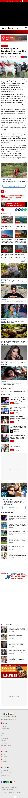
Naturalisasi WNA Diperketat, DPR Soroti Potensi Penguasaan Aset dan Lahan (18, 446)
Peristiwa (18, 221)
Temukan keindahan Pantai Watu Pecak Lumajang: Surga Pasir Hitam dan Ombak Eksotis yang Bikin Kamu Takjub (7, 241)
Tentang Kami (5, 775)
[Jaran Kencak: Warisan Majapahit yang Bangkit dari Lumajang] (7, 219)
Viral (7, 46)
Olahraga (3, 736)
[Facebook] (16, 209)
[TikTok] (11, 782)
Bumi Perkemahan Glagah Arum (16, 195)
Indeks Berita (4, 770)
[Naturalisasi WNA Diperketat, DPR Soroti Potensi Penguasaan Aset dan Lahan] (5, 448)
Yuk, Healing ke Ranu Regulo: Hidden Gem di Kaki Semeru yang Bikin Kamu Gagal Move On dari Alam (20, 241)
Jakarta (5, 761)
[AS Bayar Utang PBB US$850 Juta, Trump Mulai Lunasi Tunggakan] (4, 525)
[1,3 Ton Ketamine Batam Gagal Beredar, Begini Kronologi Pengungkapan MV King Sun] (4, 652)
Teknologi (3, 748)
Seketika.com (5, 80)
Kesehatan (4, 743)
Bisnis (3, 46)
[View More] (14, 714)
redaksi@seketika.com (10, 719)
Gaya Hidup (4, 740)
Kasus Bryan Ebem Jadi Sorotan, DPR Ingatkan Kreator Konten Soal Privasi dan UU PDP (17, 658)
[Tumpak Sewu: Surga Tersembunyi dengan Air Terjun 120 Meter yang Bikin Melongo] (7, 249)
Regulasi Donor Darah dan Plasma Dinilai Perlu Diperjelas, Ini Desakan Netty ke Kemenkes (17, 554)
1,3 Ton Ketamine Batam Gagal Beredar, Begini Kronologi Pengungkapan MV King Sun (17, 651)
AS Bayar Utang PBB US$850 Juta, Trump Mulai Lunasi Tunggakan (17, 524)
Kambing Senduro (8, 197)
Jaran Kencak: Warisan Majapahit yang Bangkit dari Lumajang (6, 226)
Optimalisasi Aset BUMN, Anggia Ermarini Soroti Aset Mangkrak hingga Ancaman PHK (17, 419)
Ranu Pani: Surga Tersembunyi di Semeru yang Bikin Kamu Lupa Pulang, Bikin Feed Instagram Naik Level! (20, 256)
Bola (2, 731)
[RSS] (14, 782)
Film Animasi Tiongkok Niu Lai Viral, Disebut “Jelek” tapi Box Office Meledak (18, 427)
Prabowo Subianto (8, 764)
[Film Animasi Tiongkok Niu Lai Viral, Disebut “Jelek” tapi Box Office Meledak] (5, 429)
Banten (5, 759)
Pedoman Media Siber (7, 773)
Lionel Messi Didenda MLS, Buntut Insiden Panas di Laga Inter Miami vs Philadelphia (18, 532)
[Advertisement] (14, 12)
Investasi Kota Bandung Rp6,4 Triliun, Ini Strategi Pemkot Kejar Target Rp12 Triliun (18, 409)
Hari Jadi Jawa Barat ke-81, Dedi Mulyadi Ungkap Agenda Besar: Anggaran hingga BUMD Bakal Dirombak (18, 400)
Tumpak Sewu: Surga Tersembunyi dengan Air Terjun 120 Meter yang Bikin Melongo (7, 256)
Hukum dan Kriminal (6, 745)
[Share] (25, 57)
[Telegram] (22, 209)
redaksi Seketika (5, 56)
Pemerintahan (19, 250)
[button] (26, 28)
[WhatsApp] (25, 209)
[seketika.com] (10, 28)
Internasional (4, 738)
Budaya (4, 221)
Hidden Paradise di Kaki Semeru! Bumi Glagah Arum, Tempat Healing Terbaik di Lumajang (21, 226)
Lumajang (18, 197)
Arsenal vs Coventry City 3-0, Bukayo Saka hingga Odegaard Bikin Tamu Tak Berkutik (17, 539)
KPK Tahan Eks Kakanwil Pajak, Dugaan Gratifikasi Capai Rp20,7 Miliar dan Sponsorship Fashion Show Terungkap (17, 547)
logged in (11, 391)
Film (11, 431)
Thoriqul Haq (6, 199)
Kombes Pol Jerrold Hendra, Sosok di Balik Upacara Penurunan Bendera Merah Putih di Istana (17, 636)
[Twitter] (19, 209)
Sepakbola (5, 757)
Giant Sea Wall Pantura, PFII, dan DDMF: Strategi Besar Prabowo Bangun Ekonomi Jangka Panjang (17, 438)
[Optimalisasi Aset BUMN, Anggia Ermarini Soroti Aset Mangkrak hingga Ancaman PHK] (5, 419)
